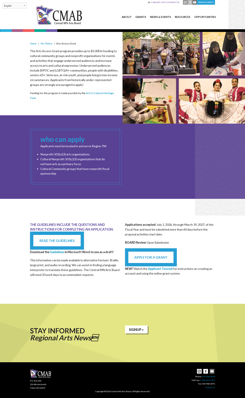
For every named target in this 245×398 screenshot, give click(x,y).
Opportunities (205, 16)
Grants (140, 16)
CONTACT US (173, 2)
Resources (182, 16)
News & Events (160, 16)
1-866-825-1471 (157, 2)
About (127, 16)
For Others (46, 43)
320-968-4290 (208, 376)
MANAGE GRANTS (206, 2)
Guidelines (57, 252)
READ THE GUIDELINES (57, 241)
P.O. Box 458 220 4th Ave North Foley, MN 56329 (38, 384)
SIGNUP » (136, 329)
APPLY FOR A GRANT (151, 257)
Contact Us (210, 387)
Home (33, 43)
